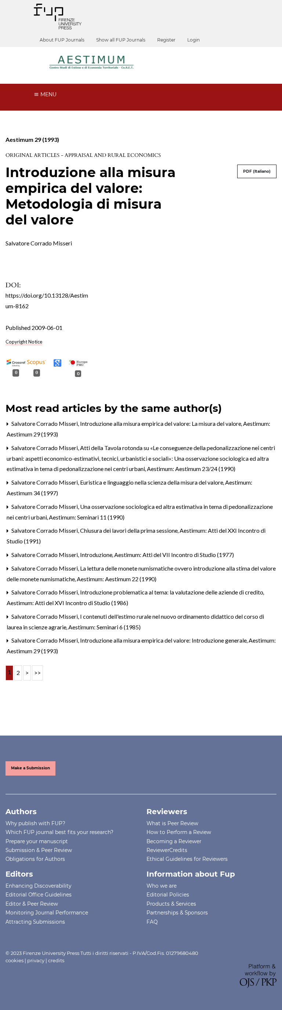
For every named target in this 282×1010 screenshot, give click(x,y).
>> (37, 672)
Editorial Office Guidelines (39, 895)
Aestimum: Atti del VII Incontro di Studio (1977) (174, 554)
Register (166, 40)
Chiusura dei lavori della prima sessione (129, 530)
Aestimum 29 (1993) (32, 139)
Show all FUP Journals (120, 40)
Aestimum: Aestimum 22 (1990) (116, 578)
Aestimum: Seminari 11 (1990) (86, 517)
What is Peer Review (172, 823)
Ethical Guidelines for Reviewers (187, 859)
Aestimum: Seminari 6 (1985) (104, 626)
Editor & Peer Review (32, 904)
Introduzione (96, 554)
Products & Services (171, 904)
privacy (35, 960)
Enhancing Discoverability (38, 886)
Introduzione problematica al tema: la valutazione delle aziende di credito (172, 592)
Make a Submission (30, 768)
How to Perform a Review (179, 832)
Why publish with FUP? (35, 823)
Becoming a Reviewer (174, 841)
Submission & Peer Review (39, 850)
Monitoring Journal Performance (47, 913)
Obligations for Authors (35, 859)
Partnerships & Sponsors (177, 913)
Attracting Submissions (35, 922)
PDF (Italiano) (257, 171)
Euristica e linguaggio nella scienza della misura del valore (152, 482)
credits (56, 960)
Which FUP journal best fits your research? (59, 832)
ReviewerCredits (167, 850)
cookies (15, 960)
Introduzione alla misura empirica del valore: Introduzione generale (164, 640)
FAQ (152, 922)
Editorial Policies (168, 895)
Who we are (162, 886)
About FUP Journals (62, 40)
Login (193, 40)
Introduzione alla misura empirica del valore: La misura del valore (161, 423)
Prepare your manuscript (37, 841)
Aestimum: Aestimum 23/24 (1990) (191, 468)
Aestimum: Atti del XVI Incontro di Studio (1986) (67, 602)
